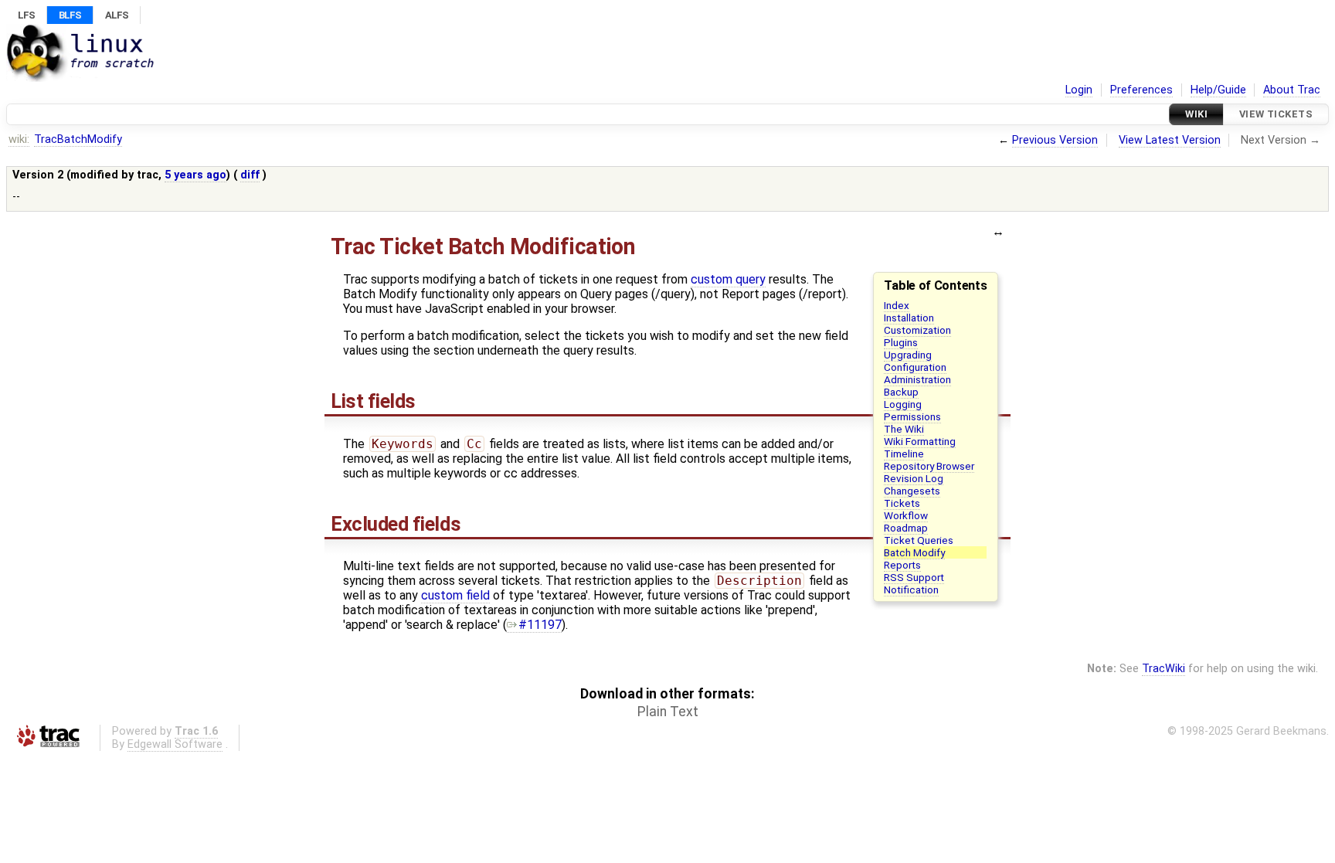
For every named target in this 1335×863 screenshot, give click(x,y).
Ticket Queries (918, 540)
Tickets (902, 503)
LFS (26, 15)
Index (896, 305)
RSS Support (914, 577)
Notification (911, 589)
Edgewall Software (174, 744)
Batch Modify (914, 552)
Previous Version (1055, 140)
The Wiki (904, 429)
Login (1078, 90)
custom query (728, 279)
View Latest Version (1170, 140)
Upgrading (908, 354)
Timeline (904, 453)
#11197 (540, 624)
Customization (917, 330)
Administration (917, 379)
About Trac (1291, 90)
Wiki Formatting (920, 441)
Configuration (915, 367)
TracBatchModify (78, 139)
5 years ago (195, 175)
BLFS (70, 15)
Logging (903, 404)
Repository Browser (929, 466)
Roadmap (906, 528)
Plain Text (667, 711)
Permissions (912, 416)
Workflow (906, 515)
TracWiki (1163, 668)
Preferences (1141, 90)
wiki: (18, 139)
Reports (902, 565)
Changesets (912, 490)
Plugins (901, 342)
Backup (901, 392)
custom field (455, 595)
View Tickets (1276, 114)
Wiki (1196, 114)
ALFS (116, 15)
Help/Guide (1218, 90)
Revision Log (913, 478)
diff (250, 175)
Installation (909, 317)
